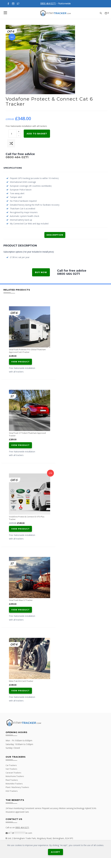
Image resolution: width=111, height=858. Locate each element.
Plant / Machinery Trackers (17, 787)
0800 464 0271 (17, 157)
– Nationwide (55, 3)
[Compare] (11, 143)
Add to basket (37, 133)
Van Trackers (11, 769)
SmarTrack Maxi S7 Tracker (21, 600)
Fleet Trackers (12, 780)
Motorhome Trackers (15, 776)
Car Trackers (11, 765)
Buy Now (41, 272)
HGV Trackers (12, 791)
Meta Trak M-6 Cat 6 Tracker (21, 681)
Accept (55, 852)
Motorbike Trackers (14, 783)
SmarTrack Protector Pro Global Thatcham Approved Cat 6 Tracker (27, 350)
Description (55, 235)
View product (20, 361)
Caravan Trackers (13, 772)
